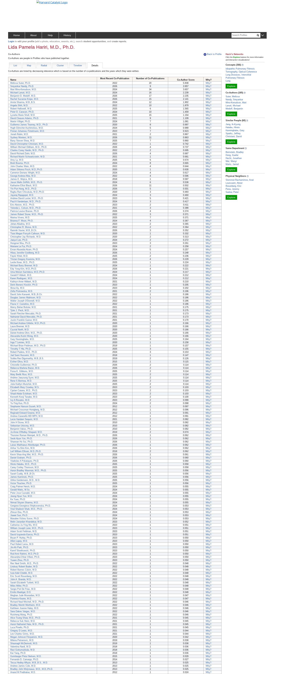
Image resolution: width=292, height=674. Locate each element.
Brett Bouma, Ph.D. (20, 163)
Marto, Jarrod (232, 164)
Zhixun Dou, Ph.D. (19, 512)
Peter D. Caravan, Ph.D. (22, 112)
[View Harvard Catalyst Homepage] (52, 2)
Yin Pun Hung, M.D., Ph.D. (23, 188)
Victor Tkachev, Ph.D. (21, 483)
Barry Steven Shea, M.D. (22, 140)
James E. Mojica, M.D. (21, 179)
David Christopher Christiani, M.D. (27, 144)
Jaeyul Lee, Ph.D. (19, 240)
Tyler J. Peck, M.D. (19, 310)
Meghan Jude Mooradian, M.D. (25, 595)
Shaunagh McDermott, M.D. (24, 643)
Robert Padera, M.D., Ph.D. (23, 352)
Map (29, 65)
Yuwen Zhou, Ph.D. (19, 560)
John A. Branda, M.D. (20, 579)
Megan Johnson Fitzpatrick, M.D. (26, 637)
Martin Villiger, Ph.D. (20, 121)
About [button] (33, 35)
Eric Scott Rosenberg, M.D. (23, 576)
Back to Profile (214, 54)
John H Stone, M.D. (20, 422)
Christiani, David (234, 136)
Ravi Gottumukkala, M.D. (22, 650)
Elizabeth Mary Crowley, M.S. (24, 387)
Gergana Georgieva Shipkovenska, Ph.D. (30, 505)
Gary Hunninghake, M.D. (22, 339)
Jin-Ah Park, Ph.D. (19, 547)
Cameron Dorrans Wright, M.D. (25, 172)
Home (16, 35)
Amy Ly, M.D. (17, 160)
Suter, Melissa (233, 96)
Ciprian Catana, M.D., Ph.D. (24, 390)
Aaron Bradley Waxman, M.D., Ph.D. (28, 470)
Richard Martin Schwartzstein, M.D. (27, 156)
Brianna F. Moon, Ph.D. (21, 220)
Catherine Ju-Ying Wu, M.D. (24, 525)
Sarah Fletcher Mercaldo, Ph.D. (25, 313)
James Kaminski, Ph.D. (22, 477)
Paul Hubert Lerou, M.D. (22, 544)
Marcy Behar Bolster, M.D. (23, 307)
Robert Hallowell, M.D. (21, 108)
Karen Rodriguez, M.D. (21, 278)
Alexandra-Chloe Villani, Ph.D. (25, 557)
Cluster (60, 65)
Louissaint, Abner (234, 183)
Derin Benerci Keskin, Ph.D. (24, 284)
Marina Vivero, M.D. (20, 217)
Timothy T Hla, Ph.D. (20, 349)
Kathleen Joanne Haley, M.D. (24, 608)
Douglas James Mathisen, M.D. (25, 297)
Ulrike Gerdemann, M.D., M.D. (25, 480)
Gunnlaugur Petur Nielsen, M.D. (25, 656)
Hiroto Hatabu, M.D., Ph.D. (23, 464)
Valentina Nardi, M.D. (20, 646)
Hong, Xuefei (232, 155)
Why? (208, 83)
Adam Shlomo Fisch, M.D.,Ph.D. (26, 169)
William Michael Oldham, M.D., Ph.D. (28, 147)
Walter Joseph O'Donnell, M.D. (25, 300)
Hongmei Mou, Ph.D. (20, 243)
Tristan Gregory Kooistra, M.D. (25, 259)
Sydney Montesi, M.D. (21, 137)
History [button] (67, 35)
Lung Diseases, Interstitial (238, 74)
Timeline (78, 65)
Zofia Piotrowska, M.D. (21, 291)
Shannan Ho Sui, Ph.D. (21, 441)
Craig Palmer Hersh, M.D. (22, 486)
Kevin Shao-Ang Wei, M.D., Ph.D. (27, 454)
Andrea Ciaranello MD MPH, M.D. (26, 416)
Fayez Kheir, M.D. (19, 256)
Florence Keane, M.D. (21, 598)
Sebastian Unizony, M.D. (22, 425)
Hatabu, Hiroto (233, 127)
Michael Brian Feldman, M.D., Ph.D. (28, 345)
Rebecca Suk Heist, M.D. (22, 621)
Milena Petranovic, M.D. (22, 640)
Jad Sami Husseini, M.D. (22, 355)
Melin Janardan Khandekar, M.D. (26, 521)
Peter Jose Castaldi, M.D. (23, 493)
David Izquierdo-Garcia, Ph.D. (25, 534)
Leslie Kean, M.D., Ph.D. (22, 262)
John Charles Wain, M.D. (22, 166)
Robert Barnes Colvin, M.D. (23, 569)
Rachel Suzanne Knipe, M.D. (24, 99)
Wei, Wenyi (231, 161)
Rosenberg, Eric (233, 186)
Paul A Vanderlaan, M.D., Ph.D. (25, 201)
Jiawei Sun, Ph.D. (19, 515)
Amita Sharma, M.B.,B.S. (22, 102)
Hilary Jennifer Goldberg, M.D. (25, 252)
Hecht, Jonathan (234, 158)
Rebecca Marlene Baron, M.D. (25, 368)
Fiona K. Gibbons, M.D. (21, 371)
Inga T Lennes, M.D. (20, 342)
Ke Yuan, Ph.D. (18, 499)
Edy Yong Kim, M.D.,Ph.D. (23, 268)
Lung (228, 81)
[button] (262, 35)
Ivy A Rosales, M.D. (20, 400)
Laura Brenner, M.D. (20, 326)
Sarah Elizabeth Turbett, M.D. (25, 582)
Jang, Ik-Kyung (233, 124)
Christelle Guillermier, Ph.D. (23, 365)
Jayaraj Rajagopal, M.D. (22, 195)
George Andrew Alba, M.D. (23, 176)
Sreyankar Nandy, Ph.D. (22, 86)
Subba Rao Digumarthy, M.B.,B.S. (27, 358)
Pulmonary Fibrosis (235, 78)
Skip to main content (14, 4)
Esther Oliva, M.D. (19, 361)
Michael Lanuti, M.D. (20, 92)
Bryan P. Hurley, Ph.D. (21, 537)
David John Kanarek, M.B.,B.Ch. (26, 294)
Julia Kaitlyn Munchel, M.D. (23, 384)
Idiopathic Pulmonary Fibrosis (240, 68)
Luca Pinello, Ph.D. (19, 627)
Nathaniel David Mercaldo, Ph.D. (26, 317)
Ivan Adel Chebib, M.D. (21, 573)
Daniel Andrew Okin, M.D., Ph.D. (26, 333)
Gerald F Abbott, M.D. (21, 275)
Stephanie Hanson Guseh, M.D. (25, 406)
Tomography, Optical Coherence (241, 71)
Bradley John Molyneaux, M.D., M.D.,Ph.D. (31, 669)
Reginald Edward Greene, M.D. (25, 413)
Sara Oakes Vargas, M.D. (22, 611)
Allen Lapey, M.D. (19, 541)
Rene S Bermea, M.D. (21, 381)
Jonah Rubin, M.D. (19, 134)
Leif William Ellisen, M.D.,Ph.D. (25, 451)
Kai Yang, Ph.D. (18, 653)
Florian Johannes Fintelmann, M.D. (27, 131)
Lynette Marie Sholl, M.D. (22, 115)
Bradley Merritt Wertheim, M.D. (25, 605)
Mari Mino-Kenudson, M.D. (23, 89)
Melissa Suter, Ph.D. (20, 83)
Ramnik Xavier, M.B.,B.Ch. (23, 230)
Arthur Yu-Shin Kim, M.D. (22, 448)
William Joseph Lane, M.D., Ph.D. (27, 528)
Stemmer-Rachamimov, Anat (240, 180)
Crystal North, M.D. (19, 329)
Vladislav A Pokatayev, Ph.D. (24, 461)
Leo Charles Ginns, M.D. (22, 634)
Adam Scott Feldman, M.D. (23, 531)
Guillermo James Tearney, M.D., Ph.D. (29, 124)
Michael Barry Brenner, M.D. (24, 265)
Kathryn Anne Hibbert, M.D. (23, 281)
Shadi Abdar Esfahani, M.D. (24, 393)
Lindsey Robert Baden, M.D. (24, 566)
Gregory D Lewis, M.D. (21, 630)
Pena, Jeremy (232, 189)
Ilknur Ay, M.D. (17, 288)
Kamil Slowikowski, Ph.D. (22, 550)
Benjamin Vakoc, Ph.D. (21, 429)
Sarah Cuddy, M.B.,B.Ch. (22, 473)
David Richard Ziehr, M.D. (22, 153)
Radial (44, 65)
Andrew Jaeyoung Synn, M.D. (25, 377)
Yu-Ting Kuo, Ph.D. (19, 403)
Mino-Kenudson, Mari (236, 102)
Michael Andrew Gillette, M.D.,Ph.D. (28, 323)
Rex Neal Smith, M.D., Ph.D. (24, 563)
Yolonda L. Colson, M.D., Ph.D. (25, 208)
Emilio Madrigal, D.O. (20, 592)
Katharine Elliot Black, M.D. (24, 185)
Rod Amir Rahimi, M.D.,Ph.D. (24, 553)
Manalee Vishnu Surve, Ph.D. (24, 518)
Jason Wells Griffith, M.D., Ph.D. (26, 182)
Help (50, 35)
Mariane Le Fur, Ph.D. (21, 246)
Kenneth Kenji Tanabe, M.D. (24, 397)
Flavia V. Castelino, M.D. (22, 304)
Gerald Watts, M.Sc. (20, 489)
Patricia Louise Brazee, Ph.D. (24, 211)
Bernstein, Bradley (235, 152)
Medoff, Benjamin (234, 108)
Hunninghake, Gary (235, 130)
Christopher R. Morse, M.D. (23, 227)
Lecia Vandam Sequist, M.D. (24, 419)
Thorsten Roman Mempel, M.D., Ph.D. (29, 435)
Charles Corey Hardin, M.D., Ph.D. (27, 150)
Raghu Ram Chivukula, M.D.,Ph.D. (27, 192)
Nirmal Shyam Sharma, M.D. (24, 502)
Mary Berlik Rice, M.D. (21, 374)
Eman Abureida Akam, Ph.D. (24, 249)
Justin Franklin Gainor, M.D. (24, 320)
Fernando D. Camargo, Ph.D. (24, 659)
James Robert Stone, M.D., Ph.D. (26, 214)
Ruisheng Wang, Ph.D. (21, 614)
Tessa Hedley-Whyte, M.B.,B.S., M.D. (29, 662)
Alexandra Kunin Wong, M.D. (24, 336)
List (15, 65)
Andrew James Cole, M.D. (23, 666)
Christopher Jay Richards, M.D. (25, 236)
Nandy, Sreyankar (234, 99)
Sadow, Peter (232, 192)
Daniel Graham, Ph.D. (21, 457)
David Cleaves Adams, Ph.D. (24, 118)
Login (11, 41)
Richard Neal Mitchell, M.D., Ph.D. (27, 602)
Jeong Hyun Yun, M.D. (21, 496)
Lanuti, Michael (233, 105)
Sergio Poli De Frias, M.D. (23, 589)
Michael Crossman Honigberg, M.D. (27, 409)
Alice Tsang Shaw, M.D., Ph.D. (25, 618)
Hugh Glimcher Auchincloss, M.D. (26, 128)
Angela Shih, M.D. (19, 105)
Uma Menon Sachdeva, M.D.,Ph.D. (27, 272)
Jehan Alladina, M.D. (20, 224)
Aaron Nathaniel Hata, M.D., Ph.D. (27, 624)
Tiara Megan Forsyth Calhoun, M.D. (27, 233)
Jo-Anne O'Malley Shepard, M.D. (26, 432)
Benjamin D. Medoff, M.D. (23, 96)
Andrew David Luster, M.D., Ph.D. (26, 198)
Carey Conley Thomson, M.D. (24, 467)
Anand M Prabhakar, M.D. (23, 672)
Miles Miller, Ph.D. (19, 586)
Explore (231, 86)
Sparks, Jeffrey (233, 133)
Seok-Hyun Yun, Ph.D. (21, 438)
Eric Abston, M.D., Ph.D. (22, 204)
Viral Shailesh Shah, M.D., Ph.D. (26, 509)
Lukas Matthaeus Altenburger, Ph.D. (28, 445)
